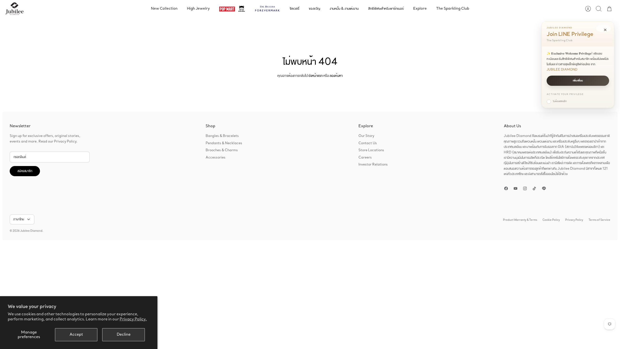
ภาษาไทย (18, 219)
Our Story (366, 136)
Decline (124, 334)
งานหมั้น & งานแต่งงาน (344, 8)
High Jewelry (198, 8)
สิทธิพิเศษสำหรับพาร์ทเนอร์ (386, 8)
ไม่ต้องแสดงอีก (560, 101)
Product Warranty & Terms (520, 220)
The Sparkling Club (452, 8)
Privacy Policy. (133, 319)
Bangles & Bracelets (222, 136)
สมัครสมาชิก (24, 171)
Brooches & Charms (222, 150)
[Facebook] (506, 188)
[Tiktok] (534, 188)
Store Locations (371, 150)
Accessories (215, 157)
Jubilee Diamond (31, 231)
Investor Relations (373, 164)
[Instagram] (525, 188)
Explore (420, 8)
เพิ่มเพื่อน (578, 81)
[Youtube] (515, 188)
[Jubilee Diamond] (14, 8)
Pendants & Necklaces (224, 143)
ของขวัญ (314, 8)
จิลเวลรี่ (294, 8)
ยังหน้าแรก (316, 76)
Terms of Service (599, 220)
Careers (365, 157)
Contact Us (367, 143)
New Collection (164, 8)
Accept (76, 334)
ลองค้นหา (336, 76)
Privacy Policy (574, 220)
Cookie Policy (551, 220)
